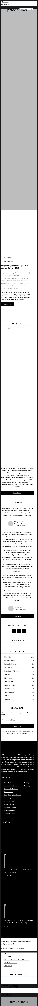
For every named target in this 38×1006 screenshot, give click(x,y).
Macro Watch (8, 678)
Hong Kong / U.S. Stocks (11, 671)
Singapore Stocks (9, 685)
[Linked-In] (6, 932)
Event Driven (8, 667)
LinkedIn (14, 731)
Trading (6, 695)
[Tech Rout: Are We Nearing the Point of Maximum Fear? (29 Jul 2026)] (19, 847)
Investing (7, 674)
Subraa (21, 949)
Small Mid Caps (9, 688)
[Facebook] (14, 631)
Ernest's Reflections (10, 664)
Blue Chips (7, 657)
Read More (17, 493)
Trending (7, 699)
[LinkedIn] (24, 631)
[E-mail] (19, 631)
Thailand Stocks (9, 692)
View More (17, 616)
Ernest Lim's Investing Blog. (22, 942)
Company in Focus (9, 660)
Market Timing (8, 681)
